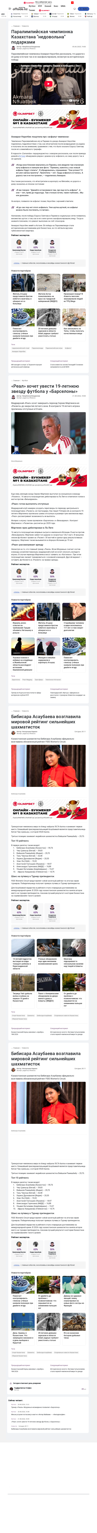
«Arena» (17, 263)
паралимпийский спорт (20, 348)
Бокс (56, 6)
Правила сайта (40, 1520)
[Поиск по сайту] (70, 9)
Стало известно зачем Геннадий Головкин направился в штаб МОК (66, 366)
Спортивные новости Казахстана (66, 1015)
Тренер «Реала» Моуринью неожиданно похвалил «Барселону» (35, 1407)
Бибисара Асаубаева (44, 1015)
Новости (25, 26)
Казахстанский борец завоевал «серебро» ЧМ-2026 (27, 1033)
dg (88, 1487)
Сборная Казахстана (19, 1019)
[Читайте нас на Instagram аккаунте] (14, 1487)
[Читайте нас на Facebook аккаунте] (9, 1487)
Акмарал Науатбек (18, 351)
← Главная (15, 26)
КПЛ (40, 6)
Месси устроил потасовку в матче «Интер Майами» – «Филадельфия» (38, 1414)
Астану (22, 156)
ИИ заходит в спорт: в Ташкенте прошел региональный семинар (26, 366)
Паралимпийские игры (54, 348)
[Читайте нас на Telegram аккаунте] (19, 1488)
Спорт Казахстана (18, 1015)
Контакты (16, 1520)
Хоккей (48, 6)
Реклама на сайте (27, 1520)
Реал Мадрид (27, 680)
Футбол (32, 6)
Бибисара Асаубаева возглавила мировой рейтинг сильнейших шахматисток (41, 1429)
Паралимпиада (37, 348)
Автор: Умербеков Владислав (28, 47)
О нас (10, 1520)
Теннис (32, 10)
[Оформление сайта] (74, 9)
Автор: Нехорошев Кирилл (27, 732)
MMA (63, 6)
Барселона (16, 680)
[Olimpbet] (44, 10)
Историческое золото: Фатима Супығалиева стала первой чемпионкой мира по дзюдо (67, 1033)
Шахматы (30, 1015)
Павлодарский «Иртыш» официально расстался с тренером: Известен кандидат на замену (67, 695)
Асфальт (68, 348)
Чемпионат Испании (53, 680)
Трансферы (39, 680)
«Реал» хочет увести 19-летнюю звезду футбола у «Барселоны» (35, 1422)
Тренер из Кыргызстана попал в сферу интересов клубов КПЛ (26, 694)
